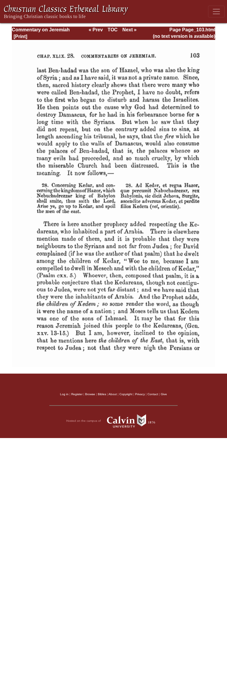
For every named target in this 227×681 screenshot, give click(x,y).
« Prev (96, 29)
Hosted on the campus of (84, 420)
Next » (129, 29)
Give (164, 394)
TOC (113, 29)
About (112, 394)
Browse (90, 394)
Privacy (140, 394)
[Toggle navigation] (216, 11)
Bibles (102, 394)
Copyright (125, 394)
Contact (152, 394)
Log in (64, 394)
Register (76, 394)
